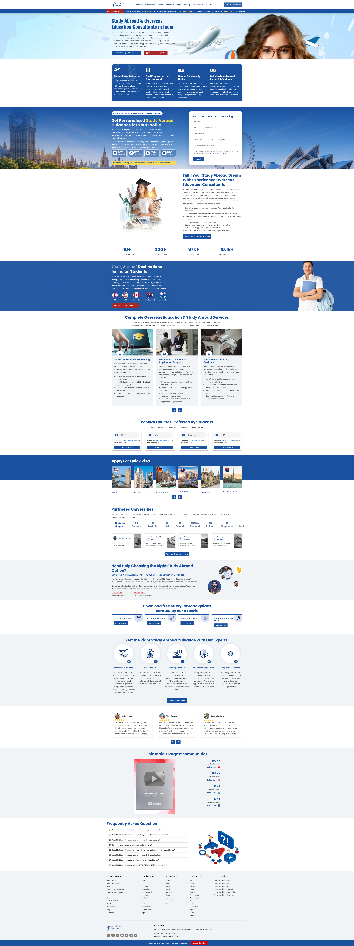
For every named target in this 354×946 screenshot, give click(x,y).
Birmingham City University (223, 538)
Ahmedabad (194, 895)
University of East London (157, 538)
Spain (144, 913)
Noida (168, 886)
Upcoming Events (113, 880)
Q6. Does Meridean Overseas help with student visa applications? (135, 855)
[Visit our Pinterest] (131, 935)
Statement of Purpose (115, 892)
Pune (168, 889)
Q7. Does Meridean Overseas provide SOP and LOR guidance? (134, 860)
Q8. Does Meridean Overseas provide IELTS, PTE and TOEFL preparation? (138, 865)
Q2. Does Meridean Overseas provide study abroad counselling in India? (138, 835)
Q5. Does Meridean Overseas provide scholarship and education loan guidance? (142, 850)
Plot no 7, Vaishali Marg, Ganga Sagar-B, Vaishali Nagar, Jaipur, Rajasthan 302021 (183, 929)
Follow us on (212, 767)
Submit (198, 159)
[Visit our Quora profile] (135, 935)
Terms (212, 153)
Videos (160, 5)
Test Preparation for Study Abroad (157, 78)
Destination (149, 5)
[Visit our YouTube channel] (117, 935)
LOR (108, 895)
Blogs (178, 5)
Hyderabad (170, 895)
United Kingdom (127, 440)
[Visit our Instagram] (108, 935)
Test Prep (186, 5)
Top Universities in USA (222, 883)
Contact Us (198, 5)
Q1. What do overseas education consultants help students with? (135, 830)
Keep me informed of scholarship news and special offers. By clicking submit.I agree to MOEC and (216, 152)
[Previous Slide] (174, 410)
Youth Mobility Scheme (115, 901)
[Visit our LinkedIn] (122, 935)
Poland (198, 440)
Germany (192, 440)
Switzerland (146, 907)
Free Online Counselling (115, 889)
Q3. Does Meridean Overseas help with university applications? (134, 840)
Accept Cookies (199, 943)
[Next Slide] (180, 410)
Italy (159, 440)
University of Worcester (188, 538)
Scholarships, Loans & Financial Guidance (222, 78)
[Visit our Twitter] (126, 935)
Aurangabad (170, 901)
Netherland (146, 910)
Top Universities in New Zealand (225, 892)
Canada (183, 492)
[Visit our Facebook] (113, 935)
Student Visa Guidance (127, 76)
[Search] (206, 5)
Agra (168, 898)
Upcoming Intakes (113, 883)
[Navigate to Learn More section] (210, 5)
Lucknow (169, 892)
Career (109, 898)
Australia (164, 440)
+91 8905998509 (139, 593)
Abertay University (125, 538)
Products (169, 5)
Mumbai (193, 886)
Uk (156, 440)
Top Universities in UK (221, 886)
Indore (168, 904)
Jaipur (168, 880)
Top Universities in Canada (223, 880)
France (145, 901)
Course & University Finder (189, 78)
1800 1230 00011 (117, 593)
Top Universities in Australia (224, 889)
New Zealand (141, 491)
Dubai (192, 913)
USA (226, 440)
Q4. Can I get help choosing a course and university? (130, 845)
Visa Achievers (112, 904)
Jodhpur (193, 916)
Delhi (168, 883)
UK (159, 491)
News (109, 886)
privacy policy (221, 153)
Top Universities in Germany (224, 895)
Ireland (116, 492)
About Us (139, 5)
